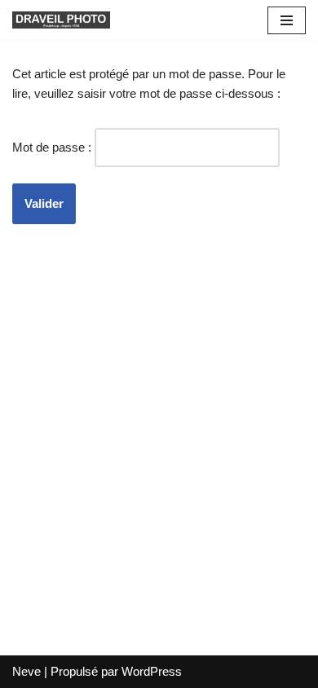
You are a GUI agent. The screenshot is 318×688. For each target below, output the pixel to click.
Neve (26, 671)
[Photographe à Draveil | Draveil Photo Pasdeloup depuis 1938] (61, 20)
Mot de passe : (53, 147)
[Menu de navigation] (286, 20)
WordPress (151, 671)
